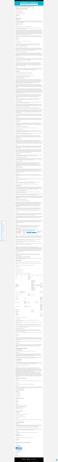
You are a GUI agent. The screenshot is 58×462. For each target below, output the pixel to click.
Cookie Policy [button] (34, 230)
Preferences (24, 232)
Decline (29, 232)
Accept (34, 232)
